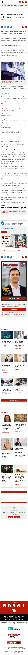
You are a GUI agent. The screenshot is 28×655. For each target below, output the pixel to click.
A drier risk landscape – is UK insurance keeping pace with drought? (20, 426)
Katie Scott (5, 346)
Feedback (7, 619)
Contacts (10, 615)
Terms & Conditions (19, 615)
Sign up (4, 232)
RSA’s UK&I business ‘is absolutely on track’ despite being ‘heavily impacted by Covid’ (7, 366)
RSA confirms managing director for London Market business (6, 390)
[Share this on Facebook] (2, 27)
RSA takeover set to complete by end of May (6, 343)
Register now (14, 309)
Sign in (10, 24)
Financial (15, 250)
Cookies (12, 617)
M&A (19, 250)
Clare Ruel (18, 392)
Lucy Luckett (5, 459)
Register (17, 517)
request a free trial (19, 314)
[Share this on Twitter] (5, 27)
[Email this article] (10, 27)
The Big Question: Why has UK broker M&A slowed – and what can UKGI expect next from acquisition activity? (20, 478)
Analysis (3, 12)
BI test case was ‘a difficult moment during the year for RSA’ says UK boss (19, 343)
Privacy (5, 616)
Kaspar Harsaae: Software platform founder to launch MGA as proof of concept (6, 477)
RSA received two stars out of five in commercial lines (13, 96)
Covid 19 (9, 250)
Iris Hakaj (18, 431)
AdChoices (5, 617)
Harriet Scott (19, 484)
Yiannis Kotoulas (19, 458)
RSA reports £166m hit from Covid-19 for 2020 (20, 365)
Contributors (12, 616)
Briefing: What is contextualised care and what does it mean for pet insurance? (6, 427)
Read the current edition (14, 298)
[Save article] (26, 27)
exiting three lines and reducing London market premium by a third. (14, 176)
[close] (27, 24)
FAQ (22, 617)
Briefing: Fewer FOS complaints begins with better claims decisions (6, 454)
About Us (4, 615)
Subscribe (17, 617)
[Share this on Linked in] (8, 27)
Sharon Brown (6, 432)
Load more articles (14, 400)
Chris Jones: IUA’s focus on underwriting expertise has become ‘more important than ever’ (20, 452)
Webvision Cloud (17, 652)
